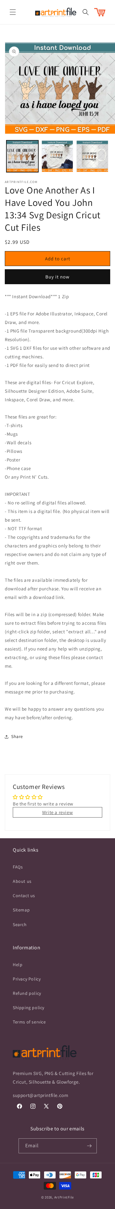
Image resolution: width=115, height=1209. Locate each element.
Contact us (24, 895)
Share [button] (17, 736)
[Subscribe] (89, 1145)
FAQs (18, 867)
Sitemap (21, 910)
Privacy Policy (27, 979)
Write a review (57, 812)
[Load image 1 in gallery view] (22, 156)
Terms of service (29, 1022)
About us (22, 881)
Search (20, 924)
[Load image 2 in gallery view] (57, 156)
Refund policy (27, 993)
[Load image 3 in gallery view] (92, 156)
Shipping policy (28, 1007)
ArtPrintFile (64, 1197)
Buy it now (57, 277)
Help (17, 964)
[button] (13, 12)
